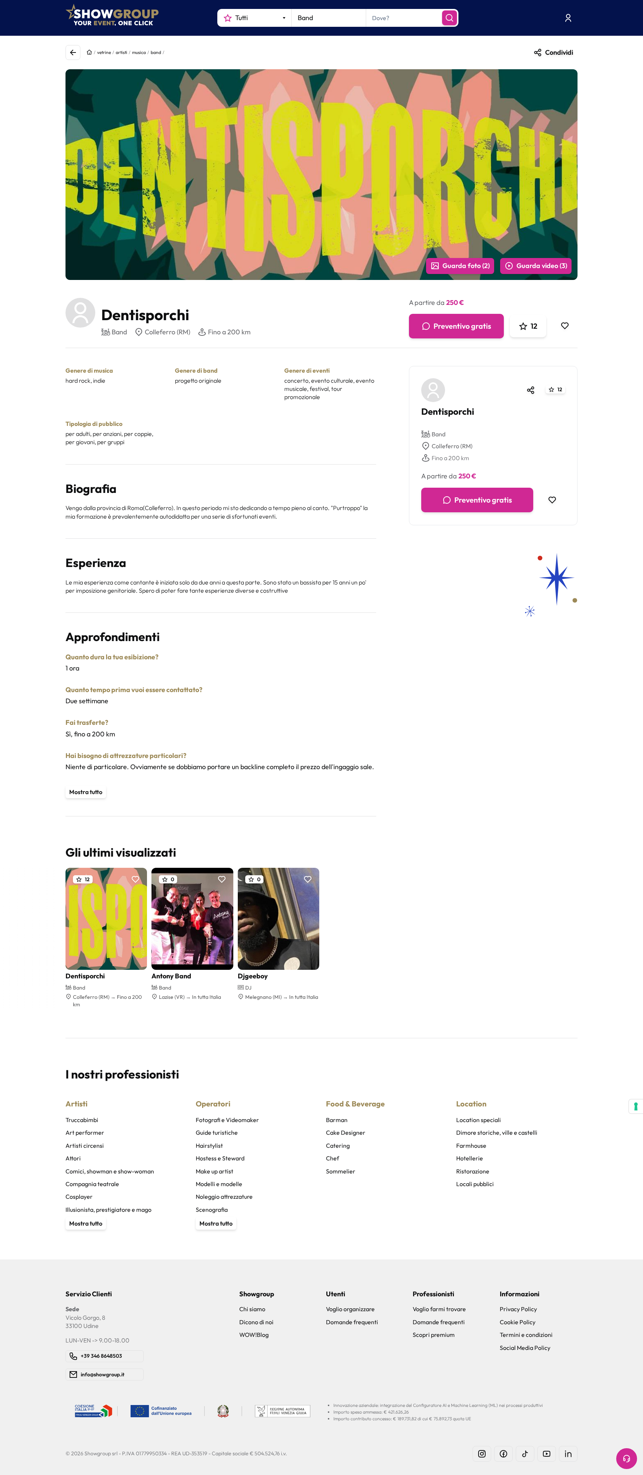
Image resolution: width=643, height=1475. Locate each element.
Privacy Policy (518, 1309)
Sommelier (340, 1171)
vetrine (104, 52)
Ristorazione (472, 1171)
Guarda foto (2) (466, 265)
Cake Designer (345, 1132)
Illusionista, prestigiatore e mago (108, 1209)
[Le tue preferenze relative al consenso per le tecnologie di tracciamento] (636, 1106)
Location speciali (478, 1120)
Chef (332, 1158)
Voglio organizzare (350, 1309)
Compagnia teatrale (92, 1184)
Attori (73, 1158)
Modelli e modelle (219, 1184)
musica (139, 52)
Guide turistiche (217, 1132)
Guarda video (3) (541, 265)
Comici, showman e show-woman (109, 1171)
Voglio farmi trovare (439, 1309)
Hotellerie (469, 1158)
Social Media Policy (525, 1347)
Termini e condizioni (526, 1334)
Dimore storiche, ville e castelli (496, 1132)
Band (438, 434)
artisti (121, 52)
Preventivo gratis (462, 326)
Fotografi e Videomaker (227, 1120)
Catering (338, 1145)
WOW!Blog (254, 1334)
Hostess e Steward (220, 1158)
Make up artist (214, 1171)
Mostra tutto (85, 792)
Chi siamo (252, 1309)
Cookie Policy (517, 1322)
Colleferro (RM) (167, 332)
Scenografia (212, 1209)
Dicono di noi (256, 1322)
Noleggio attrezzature (224, 1196)
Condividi (559, 52)
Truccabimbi (81, 1120)
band (156, 52)
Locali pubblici (475, 1184)
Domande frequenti (352, 1322)
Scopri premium (434, 1334)
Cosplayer (79, 1196)
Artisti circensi (84, 1145)
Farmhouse (471, 1145)
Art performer (84, 1132)
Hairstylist (209, 1145)
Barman (337, 1120)
